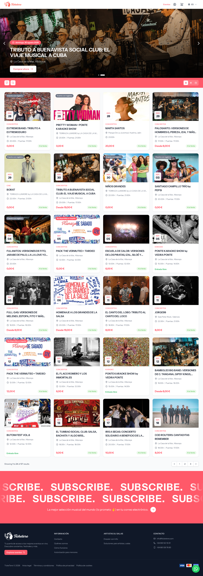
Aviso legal (26, 565)
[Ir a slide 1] (98, 75)
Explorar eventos (14, 552)
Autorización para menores (65, 552)
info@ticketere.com (165, 538)
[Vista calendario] (196, 83)
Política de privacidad (65, 565)
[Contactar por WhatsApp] (196, 569)
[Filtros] (6, 82)
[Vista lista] (191, 83)
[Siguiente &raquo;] (196, 464)
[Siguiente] (198, 43)
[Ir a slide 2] (102, 75)
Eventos (166, 4)
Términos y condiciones (44, 565)
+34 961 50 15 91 (164, 543)
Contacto (58, 539)
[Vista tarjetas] (186, 83)
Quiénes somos (61, 543)
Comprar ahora (21, 69)
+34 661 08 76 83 (164, 547)
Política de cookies (84, 565)
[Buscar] (12, 82)
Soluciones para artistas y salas (117, 543)
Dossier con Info (111, 539)
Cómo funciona (60, 548)
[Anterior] (4, 43)
